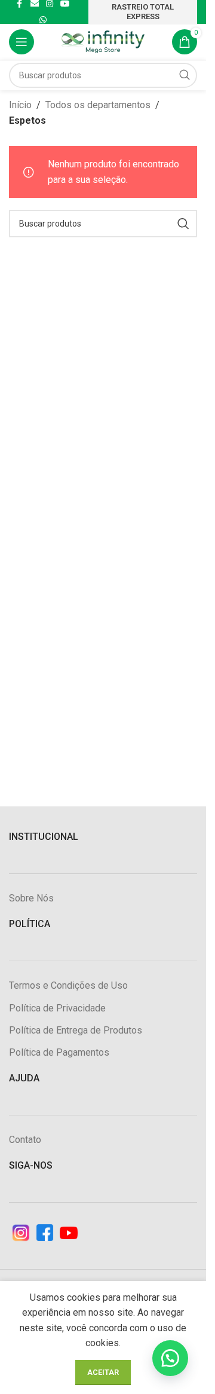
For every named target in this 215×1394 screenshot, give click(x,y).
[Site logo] (103, 41)
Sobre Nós (31, 898)
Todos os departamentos (97, 105)
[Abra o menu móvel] (21, 42)
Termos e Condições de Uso (68, 985)
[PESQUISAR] (184, 75)
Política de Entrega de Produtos (75, 1030)
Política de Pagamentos (59, 1052)
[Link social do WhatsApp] (43, 20)
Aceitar (103, 1372)
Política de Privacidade (57, 1008)
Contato (25, 1139)
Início (20, 105)
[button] (170, 1358)
